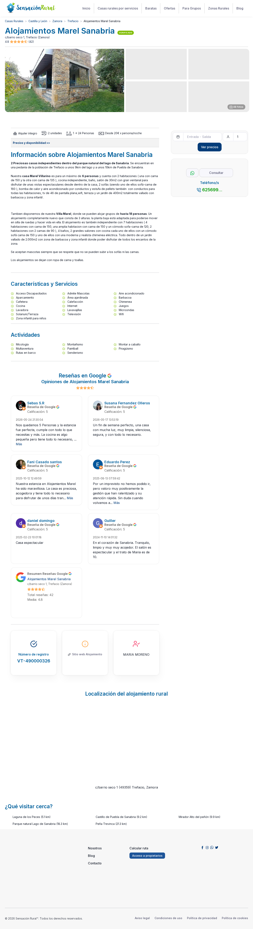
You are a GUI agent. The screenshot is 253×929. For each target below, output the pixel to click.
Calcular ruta (138, 848)
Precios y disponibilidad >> (31, 142)
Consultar (216, 173)
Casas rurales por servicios (118, 8)
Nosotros (95, 848)
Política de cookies (235, 918)
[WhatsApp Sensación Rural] (211, 847)
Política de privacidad (202, 918)
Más (19, 444)
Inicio (86, 8)
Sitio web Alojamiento (87, 654)
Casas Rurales (14, 21)
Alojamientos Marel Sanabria (49, 579)
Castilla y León (37, 21)
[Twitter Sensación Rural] (216, 847)
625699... (212, 189)
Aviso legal (142, 918)
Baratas (151, 8)
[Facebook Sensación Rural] (202, 847)
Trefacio (72, 21)
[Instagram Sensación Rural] (207, 847)
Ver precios (209, 147)
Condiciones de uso (168, 918)
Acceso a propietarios (147, 855)
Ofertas (169, 8)
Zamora (57, 21)
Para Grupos (191, 8)
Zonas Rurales (218, 8)
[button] (19, 41)
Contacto (95, 863)
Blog (239, 8)
